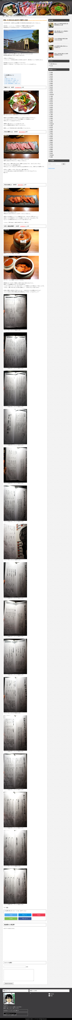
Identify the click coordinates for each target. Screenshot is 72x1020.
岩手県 (51, 76)
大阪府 (51, 120)
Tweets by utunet (51, 168)
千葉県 (51, 96)
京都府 (51, 118)
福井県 (51, 107)
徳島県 (51, 136)
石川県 (51, 105)
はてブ (25, 914)
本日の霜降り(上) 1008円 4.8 (11, 80)
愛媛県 (51, 140)
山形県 (51, 81)
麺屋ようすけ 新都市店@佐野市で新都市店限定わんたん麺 (61, 24)
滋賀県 (51, 116)
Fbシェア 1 (25, 918)
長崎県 (51, 149)
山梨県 (51, 98)
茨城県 (51, 85)
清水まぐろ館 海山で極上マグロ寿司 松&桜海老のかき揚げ (61, 54)
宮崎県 (51, 151)
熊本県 (51, 153)
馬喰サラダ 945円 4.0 (10, 78)
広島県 (51, 129)
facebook (52, 993)
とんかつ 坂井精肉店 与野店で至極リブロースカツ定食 (60, 39)
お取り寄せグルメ (53, 63)
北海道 (51, 72)
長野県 (51, 99)
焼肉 (7, 907)
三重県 (51, 114)
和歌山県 (52, 123)
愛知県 (51, 110)
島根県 (51, 133)
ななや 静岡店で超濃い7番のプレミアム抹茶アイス (61, 47)
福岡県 (51, 144)
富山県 (51, 103)
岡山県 (51, 127)
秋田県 (51, 77)
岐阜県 (7, 15)
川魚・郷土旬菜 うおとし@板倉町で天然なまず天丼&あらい (61, 32)
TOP (3, 15)
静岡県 (51, 109)
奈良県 (51, 122)
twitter (51, 995)
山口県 (51, 134)
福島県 (51, 83)
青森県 (51, 74)
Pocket (39, 914)
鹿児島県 (52, 155)
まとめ (51, 65)
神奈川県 (52, 94)
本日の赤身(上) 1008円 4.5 (11, 81)
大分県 (51, 145)
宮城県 (51, 79)
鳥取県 (51, 131)
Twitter (11, 914)
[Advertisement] (25, 70)
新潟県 (51, 101)
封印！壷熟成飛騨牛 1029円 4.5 (12, 83)
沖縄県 (51, 156)
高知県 (51, 142)
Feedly (11, 918)
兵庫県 (51, 125)
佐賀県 (51, 147)
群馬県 (51, 88)
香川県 (51, 138)
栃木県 (51, 87)
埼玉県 (51, 90)
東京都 (51, 92)
